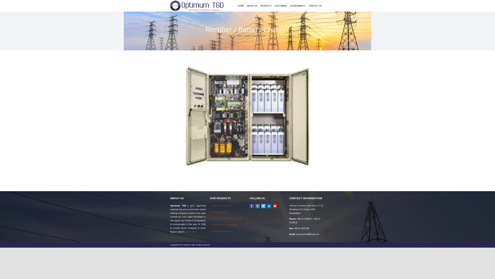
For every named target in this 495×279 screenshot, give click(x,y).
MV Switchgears (219, 212)
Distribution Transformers (224, 224)
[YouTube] (275, 206)
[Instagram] (257, 206)
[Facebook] (252, 206)
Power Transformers (221, 231)
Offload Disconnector (221, 205)
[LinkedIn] (269, 206)
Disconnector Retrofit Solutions (226, 218)
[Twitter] (263, 206)
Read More (191, 231)
